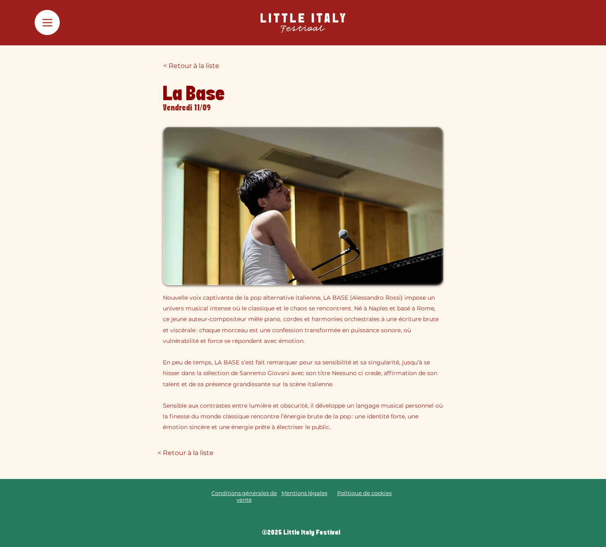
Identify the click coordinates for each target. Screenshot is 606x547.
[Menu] (47, 22)
